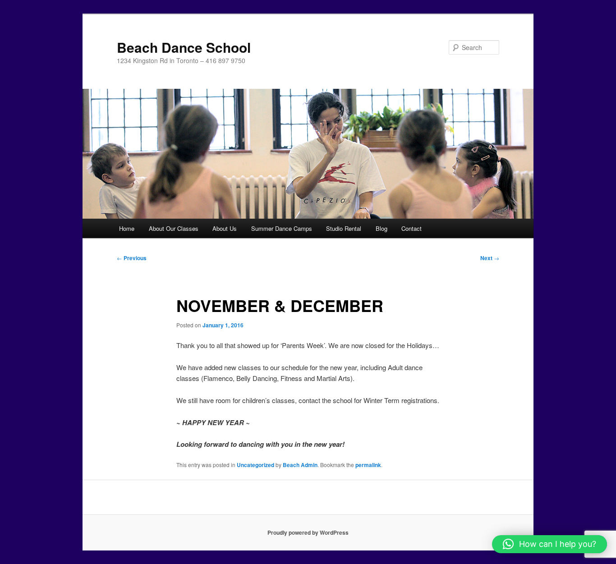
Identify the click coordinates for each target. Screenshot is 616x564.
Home (126, 228)
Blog (381, 228)
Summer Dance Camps (281, 228)
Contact (411, 228)
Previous (132, 258)
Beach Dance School (184, 47)
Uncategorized (255, 465)
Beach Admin (300, 465)
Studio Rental (343, 228)
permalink (368, 465)
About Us (224, 228)
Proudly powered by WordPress (308, 532)
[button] (549, 544)
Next (489, 258)
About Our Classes (173, 228)
